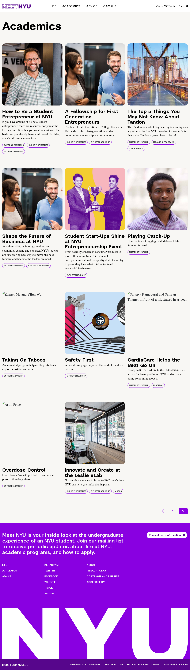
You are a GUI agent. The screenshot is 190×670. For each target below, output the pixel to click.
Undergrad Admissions (84, 664)
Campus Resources (14, 145)
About (91, 565)
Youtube (50, 582)
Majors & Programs (163, 142)
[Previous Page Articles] (163, 511)
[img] (32, 74)
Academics (71, 6)
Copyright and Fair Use (103, 576)
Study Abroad (136, 148)
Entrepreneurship (13, 151)
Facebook (51, 576)
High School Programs (143, 664)
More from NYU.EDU (15, 665)
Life (53, 6)
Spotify (49, 593)
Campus (109, 6)
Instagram (51, 565)
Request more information (165, 535)
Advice (91, 6)
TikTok (48, 587)
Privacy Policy (97, 570)
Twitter (49, 570)
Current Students (38, 145)
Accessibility (96, 582)
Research (158, 385)
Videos (118, 491)
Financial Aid (114, 664)
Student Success (176, 664)
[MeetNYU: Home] (16, 6)
